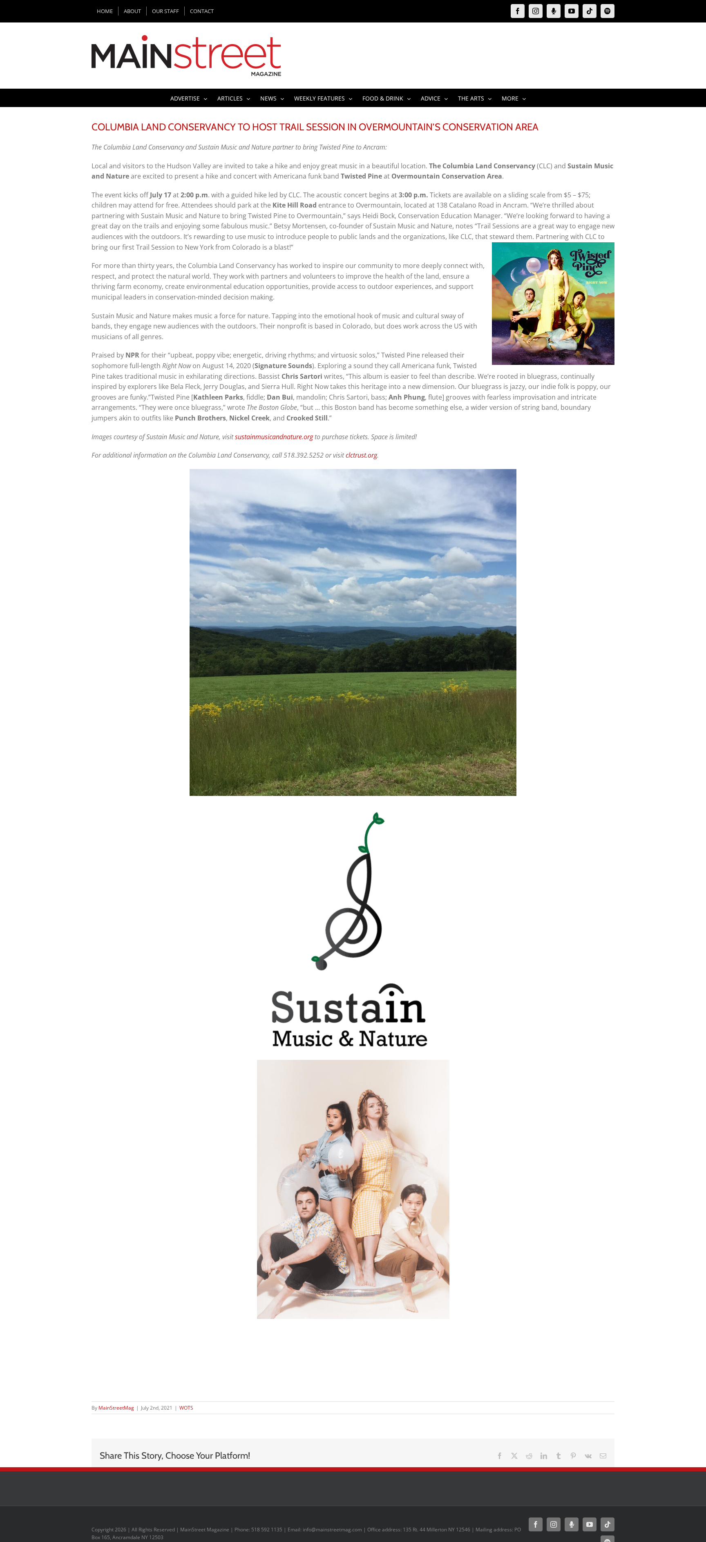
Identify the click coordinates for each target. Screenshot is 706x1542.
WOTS (186, 1407)
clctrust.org (361, 455)
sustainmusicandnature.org (274, 436)
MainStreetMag (116, 1407)
